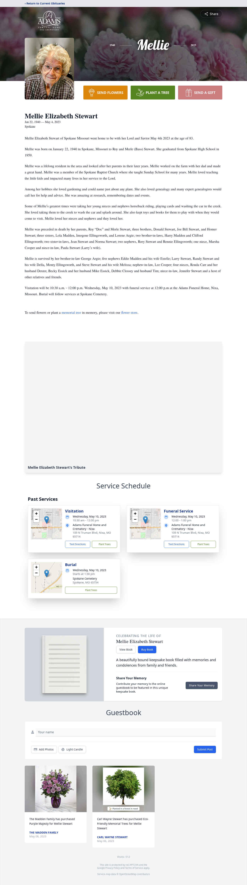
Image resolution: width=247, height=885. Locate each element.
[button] (46, 520)
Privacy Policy (112, 868)
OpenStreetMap (127, 874)
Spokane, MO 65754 (85, 582)
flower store (129, 312)
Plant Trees (105, 544)
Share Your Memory (201, 685)
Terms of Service (134, 868)
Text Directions (78, 544)
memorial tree (71, 312)
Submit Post (205, 749)
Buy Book (147, 649)
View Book (125, 649)
